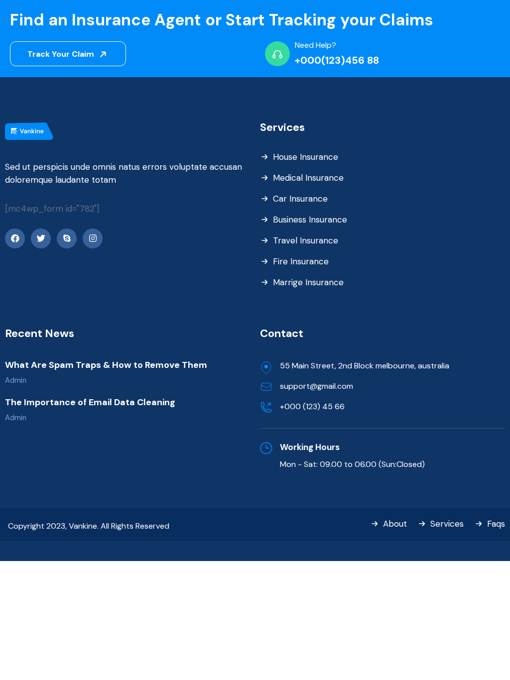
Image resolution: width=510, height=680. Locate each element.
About (395, 523)
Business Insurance (310, 219)
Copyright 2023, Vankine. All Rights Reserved (88, 526)
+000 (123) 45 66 (312, 406)
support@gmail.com (316, 386)
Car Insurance (300, 198)
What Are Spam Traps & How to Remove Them (106, 365)
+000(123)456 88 (337, 60)
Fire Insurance (301, 261)
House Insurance (305, 156)
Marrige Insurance (308, 282)
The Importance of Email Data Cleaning (90, 402)
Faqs (496, 523)
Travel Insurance (305, 240)
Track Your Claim (61, 54)
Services (447, 523)
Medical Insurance (308, 177)
